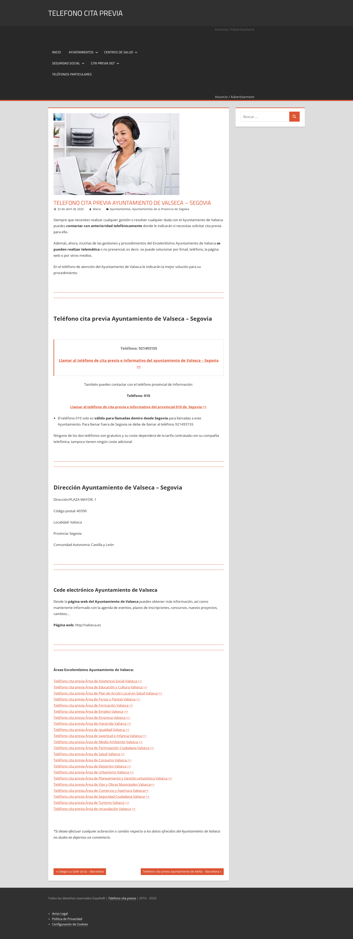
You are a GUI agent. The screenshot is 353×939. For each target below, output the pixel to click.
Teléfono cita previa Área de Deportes (84, 766)
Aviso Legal (60, 913)
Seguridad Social (66, 63)
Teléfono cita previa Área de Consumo (84, 760)
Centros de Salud (118, 52)
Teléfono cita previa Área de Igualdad (83, 729)
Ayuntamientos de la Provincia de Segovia (160, 209)
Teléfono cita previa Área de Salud (81, 754)
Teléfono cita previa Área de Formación (85, 705)
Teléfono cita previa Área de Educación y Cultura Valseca (98, 687)
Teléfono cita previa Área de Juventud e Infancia (92, 735)
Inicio (56, 52)
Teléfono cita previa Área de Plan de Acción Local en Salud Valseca (106, 693)
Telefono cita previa (85, 13)
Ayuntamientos (81, 52)
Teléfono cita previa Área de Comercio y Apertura (93, 790)
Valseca (129, 699)
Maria (97, 209)
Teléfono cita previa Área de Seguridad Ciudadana (93, 796)
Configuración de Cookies (70, 924)
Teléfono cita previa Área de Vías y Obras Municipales (96, 784)
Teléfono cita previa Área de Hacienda (84, 723)
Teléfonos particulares (72, 74)
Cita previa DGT (103, 63)
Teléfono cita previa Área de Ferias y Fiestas (88, 699)
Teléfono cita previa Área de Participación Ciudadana (95, 747)
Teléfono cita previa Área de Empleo (82, 711)
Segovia (195, 407)
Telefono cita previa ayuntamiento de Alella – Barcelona (181, 872)
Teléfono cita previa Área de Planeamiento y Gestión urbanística (104, 778)
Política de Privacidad (67, 919)
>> (205, 407)
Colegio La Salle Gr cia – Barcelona (81, 872)
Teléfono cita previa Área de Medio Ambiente (90, 742)
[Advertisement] (234, 63)
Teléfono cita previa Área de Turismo (83, 802)
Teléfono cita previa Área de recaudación (86, 808)
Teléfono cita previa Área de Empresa (84, 717)
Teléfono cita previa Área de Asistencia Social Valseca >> (98, 681)
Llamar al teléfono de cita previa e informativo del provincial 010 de (129, 407)
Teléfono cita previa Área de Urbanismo (85, 772)
